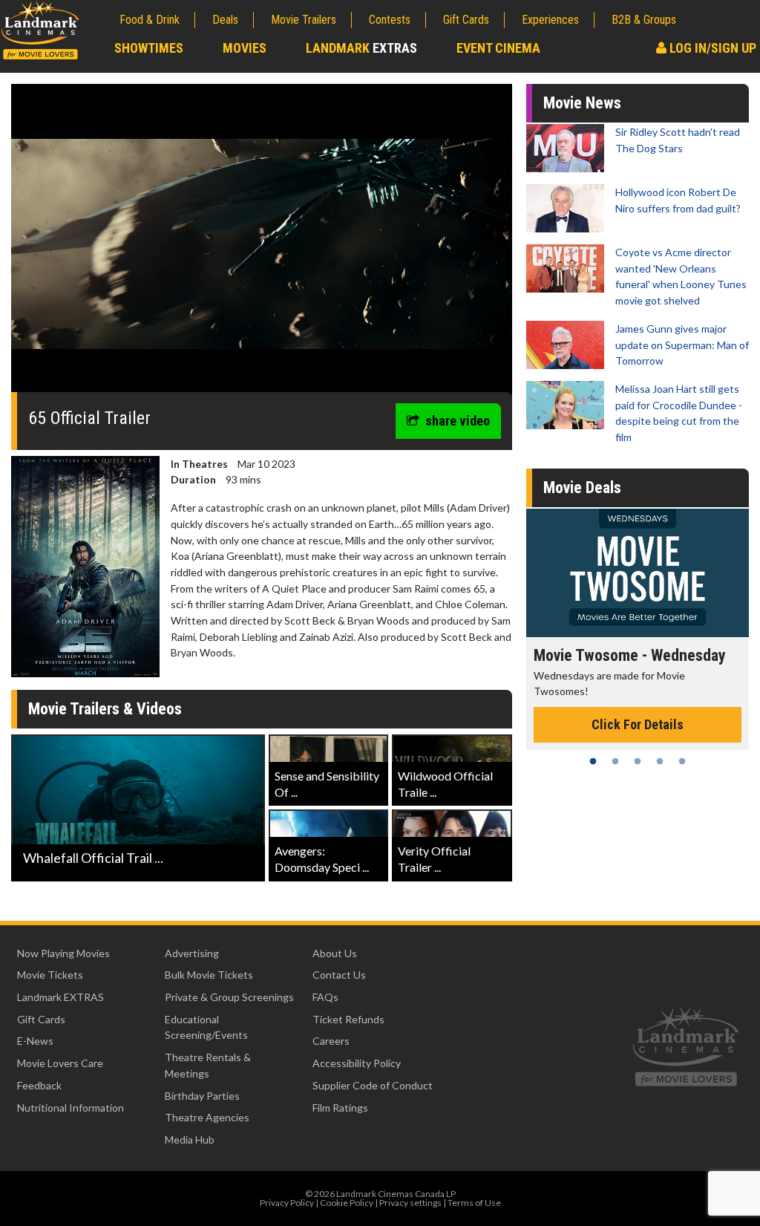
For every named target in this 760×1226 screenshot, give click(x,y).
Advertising (192, 953)
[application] (261, 243)
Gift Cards (466, 20)
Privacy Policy (287, 1202)
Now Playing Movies (63, 953)
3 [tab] (637, 761)
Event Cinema (498, 48)
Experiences (550, 20)
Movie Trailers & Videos (105, 709)
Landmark (361, 48)
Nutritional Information (70, 1107)
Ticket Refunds (348, 1019)
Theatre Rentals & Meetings (208, 1065)
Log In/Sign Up (711, 48)
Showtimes (148, 48)
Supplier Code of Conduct (372, 1085)
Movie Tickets (50, 974)
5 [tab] (682, 761)
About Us (334, 953)
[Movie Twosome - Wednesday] (637, 573)
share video (457, 420)
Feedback (39, 1085)
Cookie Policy (346, 1202)
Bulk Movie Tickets (209, 974)
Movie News (582, 103)
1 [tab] (593, 761)
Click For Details (638, 724)
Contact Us (339, 974)
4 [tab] (659, 761)
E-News (35, 1040)
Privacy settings (410, 1202)
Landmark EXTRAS (60, 997)
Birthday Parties (202, 1095)
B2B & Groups (644, 20)
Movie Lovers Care (60, 1063)
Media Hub (189, 1139)
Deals (225, 20)
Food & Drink (149, 20)
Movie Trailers (303, 20)
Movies (244, 48)
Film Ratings (340, 1107)
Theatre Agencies (207, 1117)
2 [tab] (615, 761)
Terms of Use (474, 1202)
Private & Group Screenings (229, 997)
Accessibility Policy (356, 1063)
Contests (389, 20)
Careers (331, 1040)
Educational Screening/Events (206, 1027)
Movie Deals (582, 487)
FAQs (325, 997)
